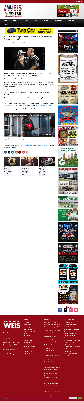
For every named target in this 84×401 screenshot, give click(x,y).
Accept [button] (80, 398)
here (15, 147)
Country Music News (29, 329)
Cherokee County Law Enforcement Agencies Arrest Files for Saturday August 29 (52, 339)
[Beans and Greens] (68, 136)
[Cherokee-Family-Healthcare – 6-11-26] (68, 68)
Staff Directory (7, 338)
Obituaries (26, 344)
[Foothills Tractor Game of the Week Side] (68, 253)
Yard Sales (67, 355)
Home (5, 21)
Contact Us (6, 336)
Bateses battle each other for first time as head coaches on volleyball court (25, 170)
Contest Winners (68, 344)
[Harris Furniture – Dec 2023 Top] (68, 94)
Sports (35, 21)
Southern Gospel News (29, 346)
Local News (26, 335)
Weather (46, 21)
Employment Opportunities (11, 342)
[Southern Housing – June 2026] (68, 181)
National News (27, 340)
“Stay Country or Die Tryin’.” (44, 105)
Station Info (6, 340)
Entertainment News (29, 331)
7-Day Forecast (68, 322)
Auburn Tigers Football (70, 333)
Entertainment (58, 21)
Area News (26, 322)
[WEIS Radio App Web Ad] (68, 273)
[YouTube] (79, 1)
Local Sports (27, 338)
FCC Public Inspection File (10, 349)
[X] (76, 1)
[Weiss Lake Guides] (68, 115)
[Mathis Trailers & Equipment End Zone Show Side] (68, 232)
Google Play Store (42, 145)
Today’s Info (15, 21)
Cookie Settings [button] (73, 398)
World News (26, 353)
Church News (27, 324)
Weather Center (27, 351)
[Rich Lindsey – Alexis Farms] (68, 208)
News (26, 21)
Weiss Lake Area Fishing (70, 353)
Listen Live (71, 21)
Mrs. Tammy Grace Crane (51, 345)
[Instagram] (14, 354)
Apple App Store (29, 145)
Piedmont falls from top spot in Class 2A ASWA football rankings (8, 170)
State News (26, 349)
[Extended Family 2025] (68, 157)
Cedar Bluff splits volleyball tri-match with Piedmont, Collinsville (42, 170)
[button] (82, 1)
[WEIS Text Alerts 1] (68, 294)
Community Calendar (29, 327)
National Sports (27, 342)
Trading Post (67, 351)
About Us (6, 24)
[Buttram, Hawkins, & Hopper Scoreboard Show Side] (68, 43)
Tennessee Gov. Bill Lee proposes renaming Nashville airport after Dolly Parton (52, 367)
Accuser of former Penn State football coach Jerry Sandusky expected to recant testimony (52, 386)
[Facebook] (74, 1)
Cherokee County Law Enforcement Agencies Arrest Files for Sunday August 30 (52, 325)
